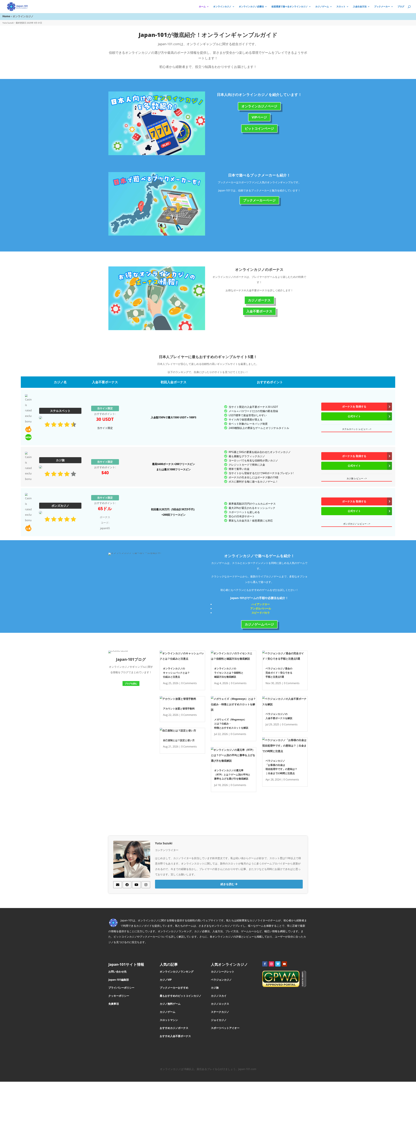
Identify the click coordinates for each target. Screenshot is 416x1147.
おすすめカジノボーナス (174, 1028)
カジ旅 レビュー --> (357, 478)
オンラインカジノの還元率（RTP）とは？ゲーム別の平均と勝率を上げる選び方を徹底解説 (232, 774)
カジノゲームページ (259, 624)
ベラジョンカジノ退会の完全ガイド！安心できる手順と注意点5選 (279, 672)
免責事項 (113, 1003)
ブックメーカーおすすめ (174, 987)
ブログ (400, 6)
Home (6, 16)
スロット (340, 6)
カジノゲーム (322, 6)
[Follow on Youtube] (284, 964)
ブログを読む (131, 683)
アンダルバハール (260, 608)
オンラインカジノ (222, 6)
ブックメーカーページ (259, 200)
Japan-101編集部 (118, 979)
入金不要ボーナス (259, 311)
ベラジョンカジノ (221, 979)
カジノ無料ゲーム (170, 1003)
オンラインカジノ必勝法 (251, 6)
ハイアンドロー (261, 604)
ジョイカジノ (219, 1020)
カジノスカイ (219, 996)
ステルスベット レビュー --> (356, 429)
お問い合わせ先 (117, 971)
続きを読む (228, 884)
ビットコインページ (259, 128)
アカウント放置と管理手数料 (179, 708)
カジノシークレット (223, 971)
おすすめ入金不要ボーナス (175, 1036)
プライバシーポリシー (121, 987)
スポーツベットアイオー (225, 1028)
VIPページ (259, 117)
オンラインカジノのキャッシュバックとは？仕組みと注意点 (176, 672)
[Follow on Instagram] (271, 964)
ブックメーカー (382, 6)
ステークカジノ (220, 1012)
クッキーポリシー (118, 996)
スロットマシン (169, 1020)
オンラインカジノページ (259, 106)
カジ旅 (215, 987)
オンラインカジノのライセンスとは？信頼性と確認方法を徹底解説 (228, 672)
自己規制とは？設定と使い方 (179, 740)
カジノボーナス (259, 300)
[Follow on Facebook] (264, 964)
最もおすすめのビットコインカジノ (180, 996)
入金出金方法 (360, 6)
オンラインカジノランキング (177, 971)
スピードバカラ (261, 612)
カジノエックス (220, 1003)
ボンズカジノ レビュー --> (356, 523)
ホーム (202, 6)
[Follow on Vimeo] (277, 964)
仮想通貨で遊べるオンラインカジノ (289, 6)
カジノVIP (166, 979)
